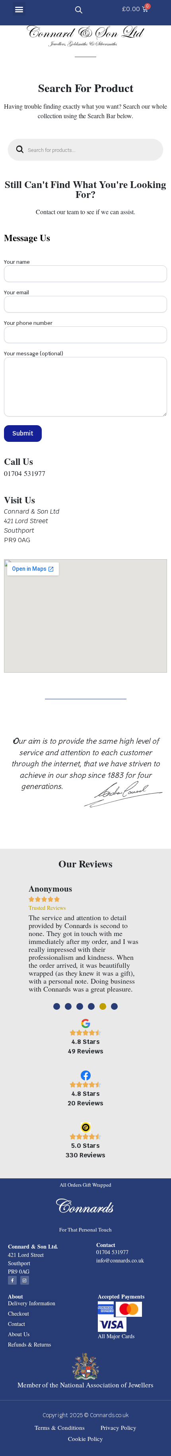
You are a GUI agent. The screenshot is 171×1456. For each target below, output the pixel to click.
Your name (17, 262)
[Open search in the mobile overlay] (79, 9)
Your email (16, 292)
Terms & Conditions (59, 1427)
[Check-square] (24, 1280)
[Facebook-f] (12, 1280)
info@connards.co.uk (120, 1260)
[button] (19, 8)
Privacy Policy (118, 1427)
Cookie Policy (85, 1439)
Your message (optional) (33, 353)
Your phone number (28, 323)
